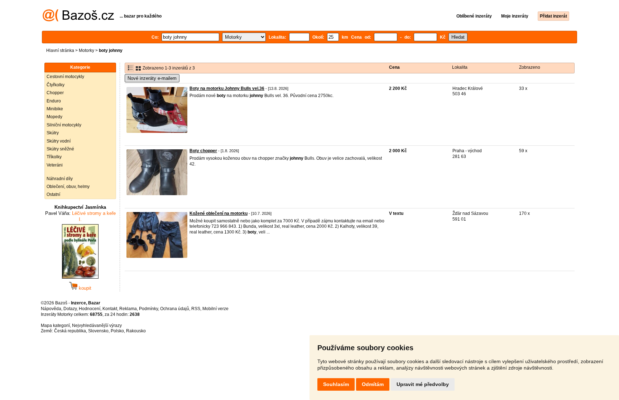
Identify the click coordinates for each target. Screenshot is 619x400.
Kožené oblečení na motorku (218, 213)
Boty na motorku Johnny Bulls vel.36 (226, 88)
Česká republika (70, 330)
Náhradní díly (60, 178)
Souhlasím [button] (336, 384)
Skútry (53, 132)
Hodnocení (89, 308)
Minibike (55, 108)
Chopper (55, 92)
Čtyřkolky (55, 84)
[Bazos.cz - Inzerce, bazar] (78, 20)
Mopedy (54, 116)
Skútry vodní (59, 141)
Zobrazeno (529, 67)
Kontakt (109, 308)
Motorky (86, 50)
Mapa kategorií (55, 325)
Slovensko (98, 330)
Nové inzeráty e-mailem (152, 78)
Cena (394, 67)
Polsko (117, 330)
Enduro (54, 100)
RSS (195, 308)
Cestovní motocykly (65, 76)
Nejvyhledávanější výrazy (97, 325)
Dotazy (70, 308)
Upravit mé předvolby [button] (423, 384)
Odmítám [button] (373, 384)
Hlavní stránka (60, 50)
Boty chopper (203, 150)
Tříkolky (54, 156)
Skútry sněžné (60, 148)
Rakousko (136, 330)
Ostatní (53, 194)
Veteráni (55, 165)
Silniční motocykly (64, 124)
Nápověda (51, 308)
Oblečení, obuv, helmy (68, 186)
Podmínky (148, 308)
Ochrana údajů (174, 308)
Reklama (128, 308)
